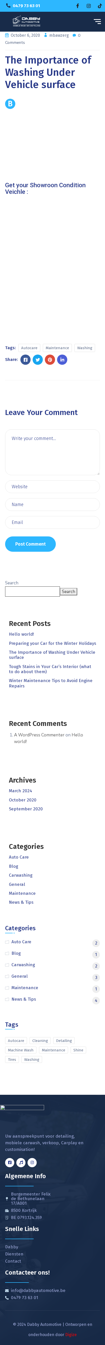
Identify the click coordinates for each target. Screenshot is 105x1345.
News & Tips (21, 902)
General (17, 884)
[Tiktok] (100, 6)
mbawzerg (59, 35)
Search (11, 583)
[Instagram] (89, 6)
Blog (13, 866)
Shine (78, 1050)
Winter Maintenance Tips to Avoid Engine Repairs (51, 683)
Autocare (29, 348)
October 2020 (22, 800)
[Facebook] (77, 6)
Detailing (64, 1040)
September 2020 (26, 809)
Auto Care (19, 857)
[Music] (20, 1162)
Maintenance (57, 348)
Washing (84, 348)
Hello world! (21, 634)
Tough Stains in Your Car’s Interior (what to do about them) (50, 669)
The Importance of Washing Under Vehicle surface (52, 655)
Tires (12, 1059)
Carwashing (20, 875)
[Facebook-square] (9, 1162)
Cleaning (40, 1040)
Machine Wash (21, 1050)
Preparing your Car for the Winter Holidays (52, 643)
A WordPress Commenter (39, 735)
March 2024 (20, 791)
